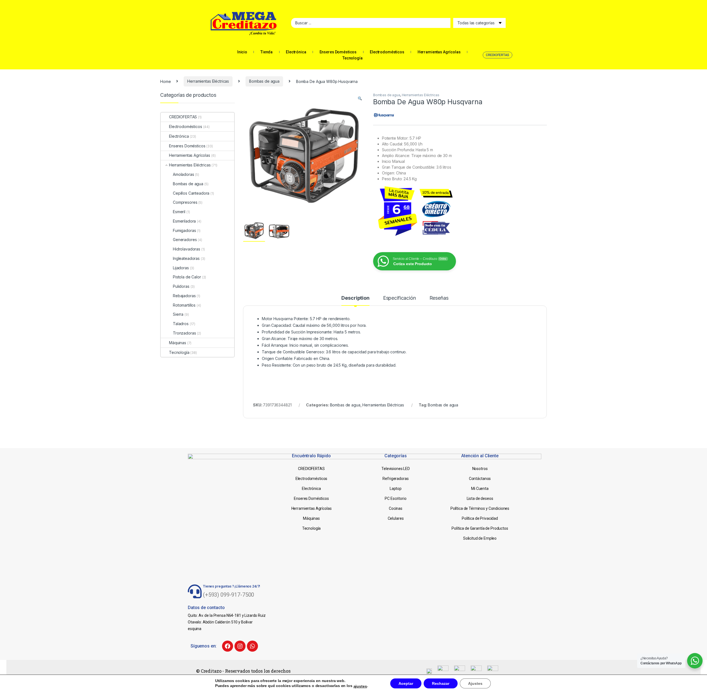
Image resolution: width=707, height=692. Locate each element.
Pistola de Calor (187, 277)
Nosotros (480, 468)
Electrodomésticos (387, 52)
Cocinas (395, 508)
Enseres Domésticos (338, 52)
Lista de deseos (480, 498)
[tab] (355, 300)
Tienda (266, 52)
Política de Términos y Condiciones (479, 508)
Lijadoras (181, 267)
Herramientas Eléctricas (208, 81)
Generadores (185, 239)
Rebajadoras (184, 295)
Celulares (396, 518)
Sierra (178, 314)
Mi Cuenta (480, 488)
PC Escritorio (395, 498)
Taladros (181, 323)
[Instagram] (240, 646)
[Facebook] (227, 646)
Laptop (396, 488)
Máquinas (177, 342)
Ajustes (475, 683)
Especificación (399, 298)
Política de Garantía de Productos (480, 528)
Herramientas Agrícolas (439, 52)
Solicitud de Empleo (480, 538)
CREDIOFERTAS (183, 116)
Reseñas (439, 298)
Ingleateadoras (186, 258)
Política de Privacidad (480, 518)
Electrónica (296, 52)
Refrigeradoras (395, 478)
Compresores (185, 202)
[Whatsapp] (252, 646)
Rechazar (440, 683)
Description (355, 298)
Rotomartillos (184, 305)
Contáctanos (480, 478)
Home (165, 81)
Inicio (242, 52)
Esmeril (179, 211)
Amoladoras (183, 174)
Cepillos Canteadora (191, 193)
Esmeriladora (184, 221)
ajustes (360, 686)
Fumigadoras (184, 230)
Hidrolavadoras (186, 249)
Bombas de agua (264, 81)
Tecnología (352, 58)
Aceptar (406, 683)
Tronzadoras (184, 333)
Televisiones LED (395, 468)
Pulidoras (181, 286)
